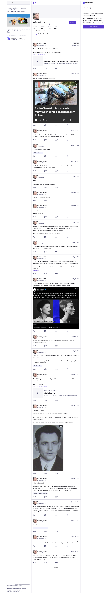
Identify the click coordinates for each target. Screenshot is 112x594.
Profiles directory (26, 584)
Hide (76, 82)
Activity (35, 34)
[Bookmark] (67, 68)
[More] (78, 68)
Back (36, 3)
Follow (72, 22)
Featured (45, 34)
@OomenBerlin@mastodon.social (40, 24)
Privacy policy (10, 585)
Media (40, 34)
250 (42, 28)
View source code (16, 590)
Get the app (18, 588)
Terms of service (18, 585)
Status (20, 584)
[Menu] (77, 22)
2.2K (34, 28)
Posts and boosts (38, 39)
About (16, 584)
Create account (93, 26)
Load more (56, 567)
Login (93, 30)
